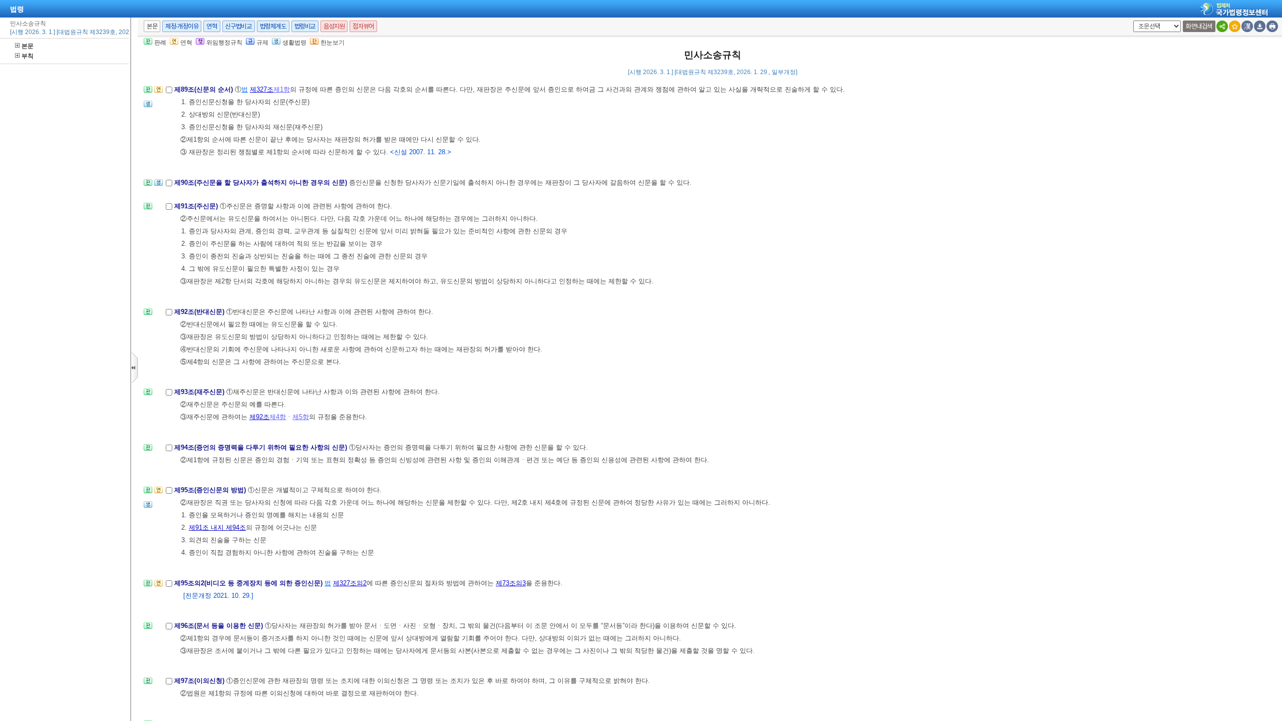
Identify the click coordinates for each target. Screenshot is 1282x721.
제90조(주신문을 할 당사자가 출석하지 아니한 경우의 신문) (261, 182)
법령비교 (304, 26)
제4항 (277, 417)
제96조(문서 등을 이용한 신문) (219, 625)
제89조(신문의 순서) (204, 89)
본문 (28, 46)
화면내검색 (1199, 26)
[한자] (1247, 26)
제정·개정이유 (181, 26)
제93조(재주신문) (200, 392)
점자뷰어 (363, 26)
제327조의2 (350, 583)
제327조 (261, 89)
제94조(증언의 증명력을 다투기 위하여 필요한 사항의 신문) (261, 447)
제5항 (300, 417)
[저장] (1259, 26)
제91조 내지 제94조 (217, 527)
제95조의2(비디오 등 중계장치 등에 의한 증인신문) (249, 583)
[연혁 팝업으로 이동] (158, 92)
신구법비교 (238, 26)
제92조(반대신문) (200, 311)
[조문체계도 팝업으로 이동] (148, 92)
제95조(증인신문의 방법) (211, 490)
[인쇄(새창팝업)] (1272, 26)
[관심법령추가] (1234, 26)
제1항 (281, 89)
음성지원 (334, 26)
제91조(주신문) (197, 206)
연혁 (211, 26)
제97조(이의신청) (200, 680)
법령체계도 (273, 26)
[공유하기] (1222, 26)
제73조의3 (511, 583)
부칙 (28, 56)
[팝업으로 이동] (148, 107)
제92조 (259, 417)
